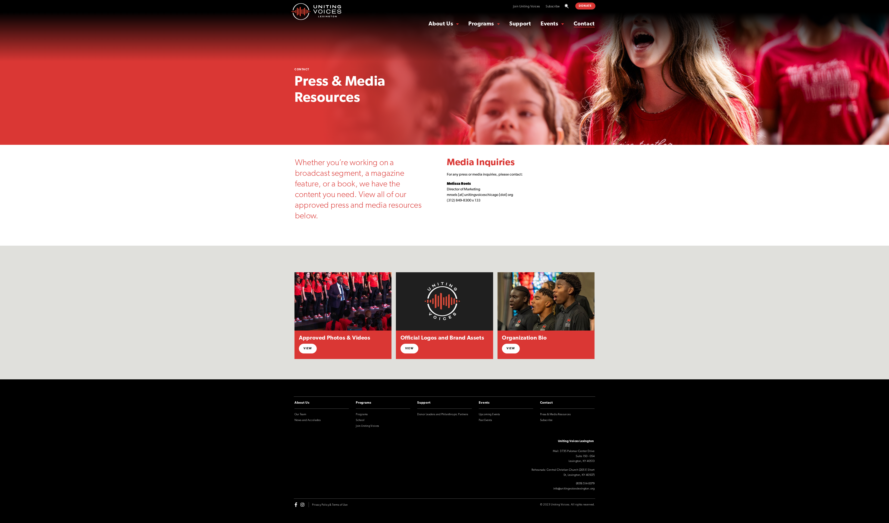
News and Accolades (307, 420)
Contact (584, 24)
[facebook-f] (295, 504)
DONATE (585, 6)
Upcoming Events (489, 414)
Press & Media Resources (555, 414)
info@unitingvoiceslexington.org (574, 488)
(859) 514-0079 (585, 483)
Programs (481, 24)
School (360, 420)
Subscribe (553, 6)
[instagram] (302, 504)
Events (549, 24)
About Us (441, 24)
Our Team (300, 414)
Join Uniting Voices (526, 6)
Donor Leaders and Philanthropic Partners (442, 414)
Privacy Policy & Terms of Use (329, 505)
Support (520, 24)
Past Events (485, 420)
